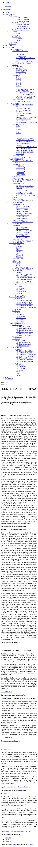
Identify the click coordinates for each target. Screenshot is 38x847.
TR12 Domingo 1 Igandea (24, 361)
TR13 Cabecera (17, 38)
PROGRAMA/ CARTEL (20, 51)
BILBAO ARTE (21, 70)
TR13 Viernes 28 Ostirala (20, 26)
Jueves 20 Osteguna (22, 215)
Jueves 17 (19, 253)
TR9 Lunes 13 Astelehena (24, 274)
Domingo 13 (20, 246)
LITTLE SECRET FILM (24, 61)
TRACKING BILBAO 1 (16, 49)
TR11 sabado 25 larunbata (24, 330)
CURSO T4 (16, 176)
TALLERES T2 (17, 87)
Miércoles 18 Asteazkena (24, 230)
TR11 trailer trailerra (22, 346)
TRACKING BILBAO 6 (16, 202)
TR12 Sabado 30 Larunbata (25, 360)
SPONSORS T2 (17, 100)
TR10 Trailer (20, 321)
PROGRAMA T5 (18, 183)
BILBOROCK (21, 72)
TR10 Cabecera (21, 318)
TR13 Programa (14, 16)
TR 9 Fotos (19, 293)
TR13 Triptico (16, 37)
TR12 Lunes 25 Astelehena (24, 351)
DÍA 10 (18, 79)
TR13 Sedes (12, 44)
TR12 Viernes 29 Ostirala (24, 358)
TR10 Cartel (20, 314)
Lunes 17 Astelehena (22, 209)
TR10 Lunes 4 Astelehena (24, 300)
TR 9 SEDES (16, 285)
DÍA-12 (18, 133)
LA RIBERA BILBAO (23, 73)
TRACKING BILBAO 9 (16, 271)
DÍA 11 (18, 80)
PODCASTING (10, 45)
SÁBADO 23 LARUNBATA (25, 196)
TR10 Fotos (20, 319)
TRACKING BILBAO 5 (16, 182)
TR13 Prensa (13, 31)
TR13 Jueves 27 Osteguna (20, 24)
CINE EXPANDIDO (27, 93)
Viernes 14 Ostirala (22, 208)
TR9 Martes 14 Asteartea (24, 276)
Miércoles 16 (20, 251)
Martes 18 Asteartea (22, 211)
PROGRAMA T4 (18, 164)
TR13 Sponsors (13, 42)
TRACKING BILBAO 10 (17, 297)
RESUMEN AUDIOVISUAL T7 (22, 241)
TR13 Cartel (16, 33)
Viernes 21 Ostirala (22, 216)
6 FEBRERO (20, 166)
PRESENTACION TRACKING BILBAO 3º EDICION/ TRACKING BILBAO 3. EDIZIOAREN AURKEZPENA (26, 119)
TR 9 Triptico (20, 290)
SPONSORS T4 (17, 178)
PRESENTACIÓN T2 (19, 68)
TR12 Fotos (20, 370)
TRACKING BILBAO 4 (16, 159)
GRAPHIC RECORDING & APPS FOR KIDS (25, 58)
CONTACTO (9, 379)
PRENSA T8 (16, 262)
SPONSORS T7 (17, 239)
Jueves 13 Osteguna (22, 206)
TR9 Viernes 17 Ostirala (23, 281)
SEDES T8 (15, 260)
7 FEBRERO (20, 168)
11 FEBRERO (20, 175)
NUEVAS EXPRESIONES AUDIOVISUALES (25, 90)
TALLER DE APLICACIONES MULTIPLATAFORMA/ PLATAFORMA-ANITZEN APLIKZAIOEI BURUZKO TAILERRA (26, 150)
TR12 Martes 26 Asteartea (24, 353)
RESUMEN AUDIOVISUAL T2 (22, 101)
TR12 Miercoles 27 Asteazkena (26, 354)
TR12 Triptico (20, 368)
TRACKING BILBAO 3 (16, 103)
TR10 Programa (17, 298)
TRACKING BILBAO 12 (17, 347)
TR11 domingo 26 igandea (24, 332)
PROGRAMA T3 (18, 124)
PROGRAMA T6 (18, 204)
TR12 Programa (17, 349)
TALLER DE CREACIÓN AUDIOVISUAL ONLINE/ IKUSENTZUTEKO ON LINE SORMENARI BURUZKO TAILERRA (26, 141)
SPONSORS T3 (17, 155)
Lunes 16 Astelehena (22, 227)
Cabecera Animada (22, 267)
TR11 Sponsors (17, 337)
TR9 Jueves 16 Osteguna (24, 279)
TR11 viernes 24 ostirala (23, 328)
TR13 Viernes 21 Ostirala (20, 18)
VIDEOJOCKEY (21, 56)
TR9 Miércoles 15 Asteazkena (25, 278)
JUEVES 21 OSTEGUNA (24, 192)
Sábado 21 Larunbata (23, 236)
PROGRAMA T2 (18, 75)
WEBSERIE (20, 54)
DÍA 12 (18, 82)
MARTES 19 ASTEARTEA (25, 187)
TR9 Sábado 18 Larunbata (24, 283)
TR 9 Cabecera (21, 291)
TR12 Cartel (20, 372)
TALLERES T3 (17, 136)
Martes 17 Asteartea (22, 229)
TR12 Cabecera (21, 367)
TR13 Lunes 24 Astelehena (20, 19)
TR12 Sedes (16, 373)
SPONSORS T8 (17, 258)
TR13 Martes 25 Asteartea (20, 21)
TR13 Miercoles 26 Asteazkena (22, 23)
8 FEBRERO (20, 169)
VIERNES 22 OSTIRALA (24, 194)
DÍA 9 (18, 77)
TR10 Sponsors (17, 309)
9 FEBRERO (20, 171)
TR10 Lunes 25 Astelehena (24, 304)
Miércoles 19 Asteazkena (24, 213)
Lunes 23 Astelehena (22, 237)
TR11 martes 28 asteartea (24, 335)
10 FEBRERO (21, 173)
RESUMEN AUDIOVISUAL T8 (22, 269)
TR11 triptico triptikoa (23, 342)
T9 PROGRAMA (18, 272)
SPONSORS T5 (17, 199)
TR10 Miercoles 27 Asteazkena (26, 307)
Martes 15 (19, 250)
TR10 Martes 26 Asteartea (24, 305)
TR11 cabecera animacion (24, 344)
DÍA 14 (18, 86)
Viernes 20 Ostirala (22, 234)
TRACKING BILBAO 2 (16, 66)
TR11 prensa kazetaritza (19, 340)
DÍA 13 (18, 84)
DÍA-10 (18, 129)
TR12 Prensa (16, 363)
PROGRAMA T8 (18, 244)
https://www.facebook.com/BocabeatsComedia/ (15, 787)
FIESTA (15, 65)
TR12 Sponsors (17, 375)
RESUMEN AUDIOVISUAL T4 (22, 180)
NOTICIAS (8, 377)
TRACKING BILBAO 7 (16, 223)
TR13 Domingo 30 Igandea (21, 30)
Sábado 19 (19, 257)
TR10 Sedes (16, 311)
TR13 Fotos (16, 35)
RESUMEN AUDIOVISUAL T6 (22, 222)
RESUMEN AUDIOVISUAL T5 (22, 201)
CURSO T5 (16, 197)
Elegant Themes (14, 844)
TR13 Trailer (16, 40)
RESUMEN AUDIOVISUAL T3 (22, 157)
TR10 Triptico (20, 316)
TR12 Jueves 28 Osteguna (24, 356)
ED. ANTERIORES (11, 47)
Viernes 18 (19, 255)
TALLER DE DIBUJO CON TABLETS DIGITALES (25, 97)
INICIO (7, 12)
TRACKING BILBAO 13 (13, 14)
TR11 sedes (16, 339)
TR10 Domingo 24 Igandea (24, 302)
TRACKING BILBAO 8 (16, 243)
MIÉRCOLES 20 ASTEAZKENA (21, 189)
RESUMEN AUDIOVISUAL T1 (22, 63)
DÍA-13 (18, 134)
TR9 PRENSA (17, 286)
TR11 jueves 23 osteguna (24, 326)
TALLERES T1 (17, 52)
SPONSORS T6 (17, 220)
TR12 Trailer (20, 365)
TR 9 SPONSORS (18, 295)
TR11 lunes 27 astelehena (24, 333)
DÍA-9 (18, 127)
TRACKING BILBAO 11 (17, 323)
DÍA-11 (18, 131)
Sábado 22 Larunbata (23, 218)
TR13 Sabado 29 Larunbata (21, 28)
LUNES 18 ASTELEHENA (25, 185)
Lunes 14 (19, 248)
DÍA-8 (18, 126)
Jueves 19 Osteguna (22, 232)
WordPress (31, 844)
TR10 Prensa (16, 312)
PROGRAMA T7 (18, 225)
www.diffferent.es (6, 692)
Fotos (18, 264)
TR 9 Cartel (20, 288)
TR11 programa (17, 325)
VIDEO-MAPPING (26, 94)
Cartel (18, 265)
